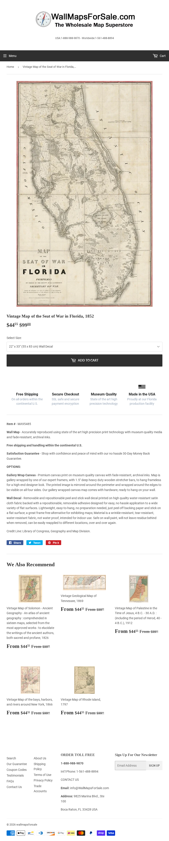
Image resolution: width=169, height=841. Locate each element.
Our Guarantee (17, 764)
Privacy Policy (43, 780)
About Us (40, 758)
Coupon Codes (17, 769)
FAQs (10, 781)
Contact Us (14, 787)
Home (10, 66)
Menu (13, 56)
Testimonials (15, 775)
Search (11, 758)
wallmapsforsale (26, 824)
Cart (162, 56)
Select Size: (14, 338)
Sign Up (154, 765)
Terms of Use (42, 775)
